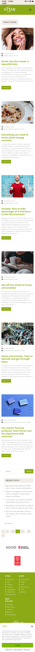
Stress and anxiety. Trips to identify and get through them (17, 358)
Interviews (17, 350)
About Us (10, 579)
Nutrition (16, 129)
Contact (9, 584)
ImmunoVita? (11, 615)
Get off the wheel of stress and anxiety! (16, 286)
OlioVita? (10, 604)
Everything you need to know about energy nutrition (14, 137)
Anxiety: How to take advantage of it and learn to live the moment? (16, 211)
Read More (6, 87)
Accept (17, 645)
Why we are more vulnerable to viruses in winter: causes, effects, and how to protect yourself (19, 513)
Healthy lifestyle (8, 56)
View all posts (8, 523)
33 (29, 531)
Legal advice (11, 589)
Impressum (27, 649)
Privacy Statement (18, 649)
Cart (22, 584)
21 (22, 531)
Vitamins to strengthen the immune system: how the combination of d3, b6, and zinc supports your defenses (19, 494)
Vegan (23, 582)
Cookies (10, 587)
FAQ (8, 582)
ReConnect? (11, 607)
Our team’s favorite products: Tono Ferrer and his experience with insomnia (16, 432)
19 (13, 531)
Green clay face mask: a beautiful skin (15, 63)
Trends (16, 56)
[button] (32, 626)
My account (25, 587)
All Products (25, 579)
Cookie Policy (8, 649)
